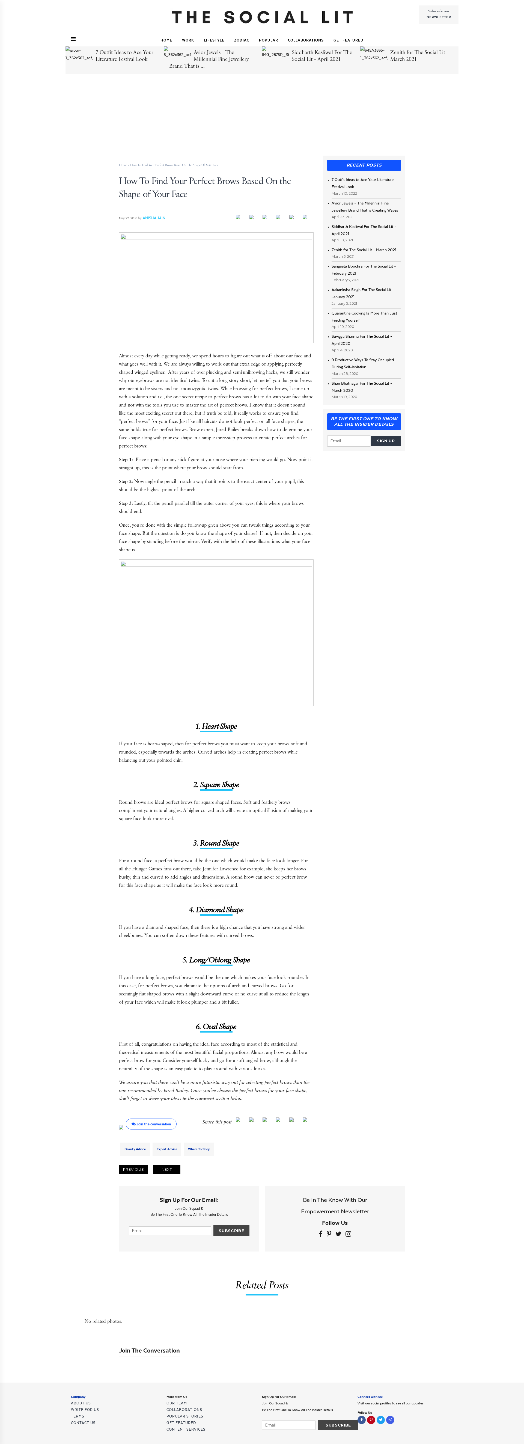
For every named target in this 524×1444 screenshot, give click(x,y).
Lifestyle (214, 40)
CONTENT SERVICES (186, 1429)
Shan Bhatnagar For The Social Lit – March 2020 (362, 387)
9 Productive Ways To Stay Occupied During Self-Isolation (363, 363)
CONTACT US (83, 1423)
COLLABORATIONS (306, 40)
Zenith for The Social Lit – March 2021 (364, 250)
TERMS (77, 1416)
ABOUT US (81, 1403)
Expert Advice (167, 1149)
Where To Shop (199, 1149)
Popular (268, 40)
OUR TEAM (176, 1403)
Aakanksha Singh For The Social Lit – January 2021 (363, 293)
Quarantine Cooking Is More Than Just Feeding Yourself (364, 316)
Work (188, 40)
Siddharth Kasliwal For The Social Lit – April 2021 (364, 230)
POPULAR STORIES (184, 1416)
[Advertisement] (263, 115)
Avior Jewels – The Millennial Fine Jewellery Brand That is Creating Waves (365, 206)
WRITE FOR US (85, 1410)
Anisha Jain (154, 218)
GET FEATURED (349, 40)
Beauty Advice (135, 1149)
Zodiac (241, 40)
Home (166, 40)
